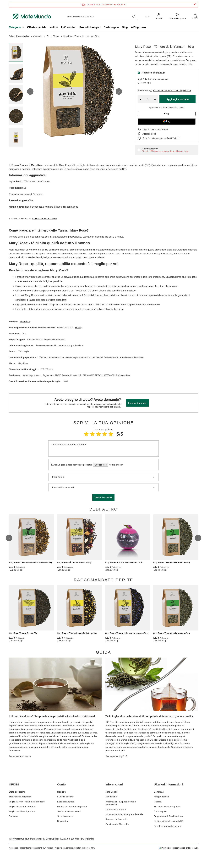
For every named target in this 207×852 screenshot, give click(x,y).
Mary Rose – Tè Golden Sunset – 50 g (74, 562)
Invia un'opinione (103, 497)
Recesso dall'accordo (116, 819)
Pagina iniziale (22, 36)
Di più (78, 327)
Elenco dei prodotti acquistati (72, 806)
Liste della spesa (65, 801)
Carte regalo (111, 27)
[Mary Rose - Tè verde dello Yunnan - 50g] (175, 537)
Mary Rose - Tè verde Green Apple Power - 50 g (30, 562)
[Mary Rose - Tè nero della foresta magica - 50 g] (127, 607)
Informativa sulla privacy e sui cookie (124, 814)
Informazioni (114, 784)
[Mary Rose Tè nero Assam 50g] (31, 607)
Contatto (13, 816)
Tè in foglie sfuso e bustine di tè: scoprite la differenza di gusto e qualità (149, 716)
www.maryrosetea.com (44, 218)
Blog (125, 27)
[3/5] (98, 434)
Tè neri (56, 36)
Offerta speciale (36, 27)
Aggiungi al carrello (177, 99)
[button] (30, 91)
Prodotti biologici (89, 27)
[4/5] (104, 434)
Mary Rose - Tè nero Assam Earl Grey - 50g (77, 633)
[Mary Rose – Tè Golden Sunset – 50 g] (79, 537)
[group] (75, 91)
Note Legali (111, 791)
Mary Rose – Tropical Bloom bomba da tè (123, 562)
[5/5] (111, 434)
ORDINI (14, 784)
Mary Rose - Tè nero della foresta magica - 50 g (126, 633)
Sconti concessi (65, 816)
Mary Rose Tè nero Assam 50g (23, 633)
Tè (48, 36)
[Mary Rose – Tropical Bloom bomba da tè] (127, 537)
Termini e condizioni (115, 809)
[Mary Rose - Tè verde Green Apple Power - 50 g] (31, 537)
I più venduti (68, 27)
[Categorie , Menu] (24, 27)
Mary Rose (25, 321)
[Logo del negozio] (32, 16)
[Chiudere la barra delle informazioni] (195, 4)
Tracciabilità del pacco (20, 796)
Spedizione (111, 796)
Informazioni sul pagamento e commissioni (120, 803)
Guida (103, 652)
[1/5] (86, 434)
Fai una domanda (137, 403)
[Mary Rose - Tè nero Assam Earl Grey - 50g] (79, 607)
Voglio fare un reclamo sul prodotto (27, 801)
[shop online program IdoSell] (178, 848)
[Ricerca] (133, 16)
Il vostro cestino (65, 796)
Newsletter (62, 821)
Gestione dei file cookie (117, 824)
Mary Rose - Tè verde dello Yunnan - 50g (171, 562)
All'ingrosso (138, 27)
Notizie (53, 27)
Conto (61, 784)
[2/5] (92, 434)
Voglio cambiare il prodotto (22, 811)
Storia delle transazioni (69, 811)
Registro (61, 791)
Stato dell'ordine (17, 791)
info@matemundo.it (19, 838)
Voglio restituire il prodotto (22, 806)
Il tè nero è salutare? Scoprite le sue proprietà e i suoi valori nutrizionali (52, 716)
